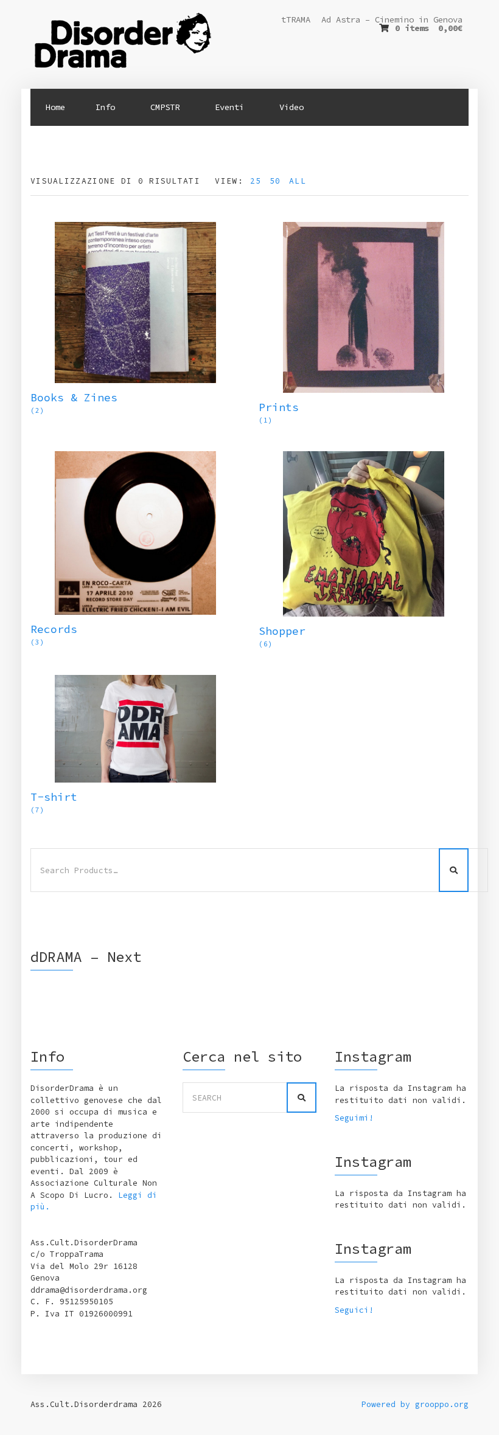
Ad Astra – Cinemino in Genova (391, 19)
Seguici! (354, 1310)
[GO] (301, 1097)
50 (275, 181)
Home (55, 107)
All (297, 181)
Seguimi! (354, 1118)
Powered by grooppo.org (415, 1404)
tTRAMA (295, 19)
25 (256, 181)
